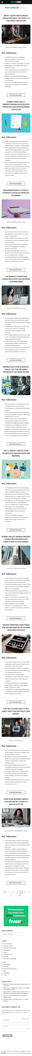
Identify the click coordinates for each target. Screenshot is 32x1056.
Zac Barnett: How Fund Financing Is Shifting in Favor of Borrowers (16, 279)
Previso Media (19, 1053)
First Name (15, 1026)
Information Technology (9, 958)
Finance (5, 952)
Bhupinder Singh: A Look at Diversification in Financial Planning (16, 192)
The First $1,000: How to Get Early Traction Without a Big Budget (16, 711)
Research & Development (10, 968)
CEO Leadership (7, 943)
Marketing (6, 966)
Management (6, 964)
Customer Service (8, 946)
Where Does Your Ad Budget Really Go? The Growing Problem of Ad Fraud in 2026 (16, 369)
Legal (4, 962)
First (4, 892)
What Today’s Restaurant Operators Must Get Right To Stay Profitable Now (16, 18)
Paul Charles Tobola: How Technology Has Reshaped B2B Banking (16, 453)
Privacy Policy (27, 1053)
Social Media (6, 973)
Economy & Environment (9, 948)
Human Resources (8, 954)
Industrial (5, 956)
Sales (4, 971)
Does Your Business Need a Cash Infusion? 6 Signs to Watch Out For (16, 801)
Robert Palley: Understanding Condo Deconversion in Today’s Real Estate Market (16, 539)
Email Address (15, 1020)
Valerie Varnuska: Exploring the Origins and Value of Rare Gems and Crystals (16, 627)
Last (19, 895)
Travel (5, 975)
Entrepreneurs (7, 950)
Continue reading (16, 95)
